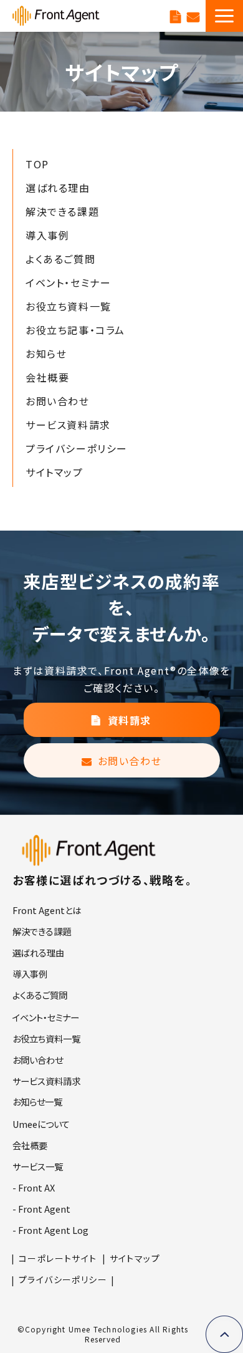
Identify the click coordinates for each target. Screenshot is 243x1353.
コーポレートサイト (58, 1258)
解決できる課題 (62, 211)
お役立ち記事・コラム (75, 329)
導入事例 (47, 235)
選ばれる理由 (58, 187)
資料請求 (129, 720)
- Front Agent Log (50, 1229)
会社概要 (47, 377)
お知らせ (46, 353)
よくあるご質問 (60, 258)
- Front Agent (41, 1208)
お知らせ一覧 (37, 1101)
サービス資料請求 (175, 15)
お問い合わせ (193, 15)
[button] (224, 16)
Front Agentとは (46, 910)
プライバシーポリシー (77, 448)
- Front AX (33, 1187)
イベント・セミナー (68, 282)
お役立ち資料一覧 (69, 306)
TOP (37, 163)
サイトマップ (54, 472)
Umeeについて (41, 1123)
